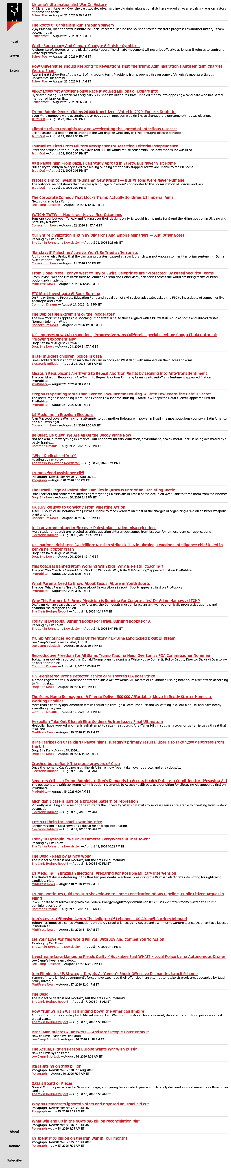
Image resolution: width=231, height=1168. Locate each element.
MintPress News (43, 284)
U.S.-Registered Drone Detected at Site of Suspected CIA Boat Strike (93, 676)
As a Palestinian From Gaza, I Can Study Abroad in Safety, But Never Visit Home (104, 163)
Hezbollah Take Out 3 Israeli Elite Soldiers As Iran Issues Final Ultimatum (97, 722)
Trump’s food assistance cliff (58, 473)
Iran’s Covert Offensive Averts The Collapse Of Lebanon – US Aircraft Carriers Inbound (109, 919)
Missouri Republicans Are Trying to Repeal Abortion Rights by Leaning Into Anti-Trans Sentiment (119, 374)
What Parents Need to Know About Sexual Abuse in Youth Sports (91, 584)
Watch (14, 56)
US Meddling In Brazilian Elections (62, 415)
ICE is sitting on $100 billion (56, 1067)
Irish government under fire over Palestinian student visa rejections (94, 528)
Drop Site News (43, 346)
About (14, 1131)
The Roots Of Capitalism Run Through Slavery (73, 25)
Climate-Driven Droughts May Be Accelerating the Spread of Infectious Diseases (104, 129)
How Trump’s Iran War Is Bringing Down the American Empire (88, 1012)
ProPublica (40, 384)
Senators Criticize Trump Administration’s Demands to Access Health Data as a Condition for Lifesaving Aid (129, 781)
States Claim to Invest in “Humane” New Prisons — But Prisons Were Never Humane (108, 181)
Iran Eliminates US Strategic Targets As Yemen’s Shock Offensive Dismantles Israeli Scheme (115, 974)
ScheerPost (40, 15)
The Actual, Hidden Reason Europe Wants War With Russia (84, 1049)
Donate (14, 1146)
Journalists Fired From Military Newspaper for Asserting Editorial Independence (105, 146)
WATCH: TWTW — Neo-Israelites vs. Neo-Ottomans (77, 215)
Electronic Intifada (45, 364)
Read (14, 42)
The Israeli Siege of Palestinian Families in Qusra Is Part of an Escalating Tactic (103, 490)
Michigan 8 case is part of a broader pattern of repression (85, 802)
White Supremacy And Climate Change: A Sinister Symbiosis (86, 46)
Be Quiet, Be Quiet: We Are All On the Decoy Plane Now (81, 435)
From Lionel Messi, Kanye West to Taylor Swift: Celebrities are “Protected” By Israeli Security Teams (123, 273)
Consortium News (45, 225)
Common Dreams (44, 304)
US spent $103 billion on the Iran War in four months (79, 1139)
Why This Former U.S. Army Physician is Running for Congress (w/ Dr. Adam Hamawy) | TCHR (116, 601)
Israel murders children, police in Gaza (67, 357)
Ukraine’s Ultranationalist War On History (69, 5)
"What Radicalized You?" (54, 456)
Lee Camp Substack (46, 205)
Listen (14, 70)
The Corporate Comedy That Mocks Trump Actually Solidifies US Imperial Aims (102, 198)
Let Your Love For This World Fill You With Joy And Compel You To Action (98, 940)
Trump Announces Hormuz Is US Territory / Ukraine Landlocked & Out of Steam (103, 639)
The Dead (40, 995)
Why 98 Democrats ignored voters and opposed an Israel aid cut (90, 1104)
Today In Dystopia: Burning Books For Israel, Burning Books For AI (92, 622)
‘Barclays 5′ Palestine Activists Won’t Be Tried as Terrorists (85, 253)
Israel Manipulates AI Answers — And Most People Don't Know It (90, 1032)
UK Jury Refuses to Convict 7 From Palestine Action (78, 507)
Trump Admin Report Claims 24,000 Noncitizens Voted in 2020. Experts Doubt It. (104, 112)
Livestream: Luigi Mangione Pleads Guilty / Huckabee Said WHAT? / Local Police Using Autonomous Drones (129, 957)
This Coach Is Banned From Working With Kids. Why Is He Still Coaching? (97, 567)
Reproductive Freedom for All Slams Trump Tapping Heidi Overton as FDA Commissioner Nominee (121, 656)
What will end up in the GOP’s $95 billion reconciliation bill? (86, 1121)
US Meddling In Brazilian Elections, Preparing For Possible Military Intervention (104, 874)
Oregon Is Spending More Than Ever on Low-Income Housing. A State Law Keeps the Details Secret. (122, 394)
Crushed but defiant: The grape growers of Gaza (76, 764)
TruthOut (38, 119)
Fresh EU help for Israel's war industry (67, 822)
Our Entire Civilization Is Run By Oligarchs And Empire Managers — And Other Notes (108, 235)
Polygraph (39, 480)
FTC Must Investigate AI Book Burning (66, 294)
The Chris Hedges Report (50, 611)
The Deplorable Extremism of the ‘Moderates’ (73, 315)
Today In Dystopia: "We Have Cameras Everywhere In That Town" (91, 839)
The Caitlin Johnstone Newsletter (56, 242)
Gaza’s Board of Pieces (52, 1084)
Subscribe (14, 1160)
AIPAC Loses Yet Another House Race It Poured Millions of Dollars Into (95, 91)
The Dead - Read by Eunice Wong (61, 856)
